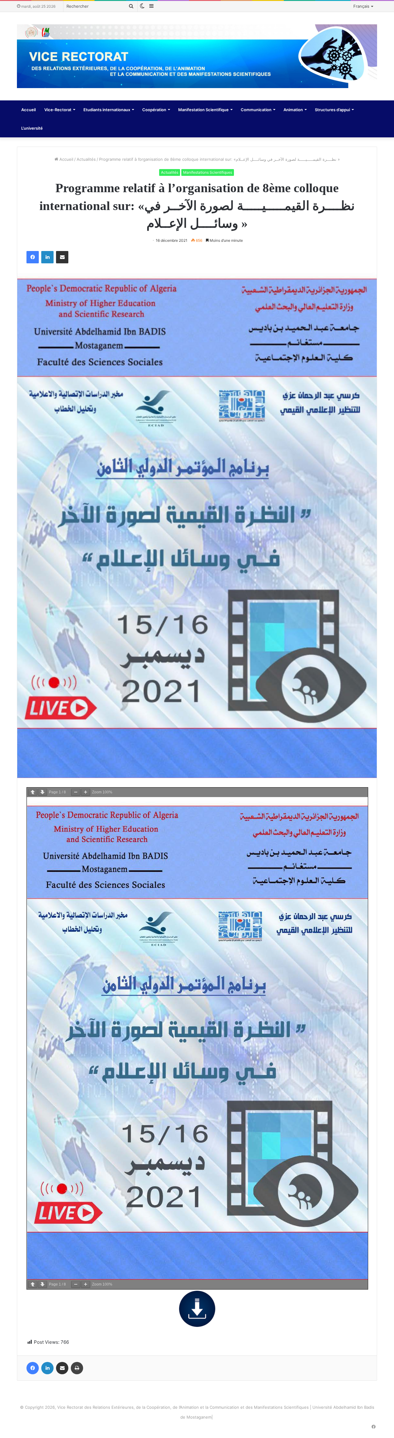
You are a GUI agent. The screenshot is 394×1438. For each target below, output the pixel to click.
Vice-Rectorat (57, 109)
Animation (293, 109)
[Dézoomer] (75, 792)
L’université (32, 128)
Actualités (86, 159)
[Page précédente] (32, 792)
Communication (256, 109)
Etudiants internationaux (106, 109)
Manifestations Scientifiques (207, 172)
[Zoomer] (85, 792)
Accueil (28, 109)
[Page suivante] (42, 792)
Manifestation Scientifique (203, 109)
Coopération (154, 109)
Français (361, 6)
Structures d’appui (332, 109)
